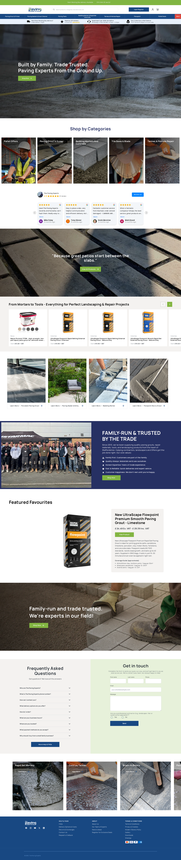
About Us (95, 824)
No (126, 717)
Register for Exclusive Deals (102, 832)
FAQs (61, 824)
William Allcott (104, 220)
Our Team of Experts (99, 827)
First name (113, 677)
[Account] (152, 9)
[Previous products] (162, 304)
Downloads (129, 835)
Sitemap (128, 838)
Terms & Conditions (132, 824)
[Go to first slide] (146, 212)
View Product (124, 534)
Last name (131, 677)
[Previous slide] (34, 212)
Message (113, 694)
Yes (115, 717)
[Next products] (169, 304)
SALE (178, 16)
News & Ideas (97, 830)
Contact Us (63, 832)
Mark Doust (76, 220)
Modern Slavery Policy (133, 830)
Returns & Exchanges (66, 830)
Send (124, 723)
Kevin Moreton (50, 220)
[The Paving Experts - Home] (35, 9)
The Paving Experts (51, 193)
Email (112, 685)
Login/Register (139, 9)
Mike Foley (129, 220)
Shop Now (25, 78)
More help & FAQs (45, 744)
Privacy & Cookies (131, 827)
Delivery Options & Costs (68, 827)
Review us (138, 194)
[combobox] (86, 10)
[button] (157, 9)
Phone (147, 677)
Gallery (127, 832)
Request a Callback (66, 835)
